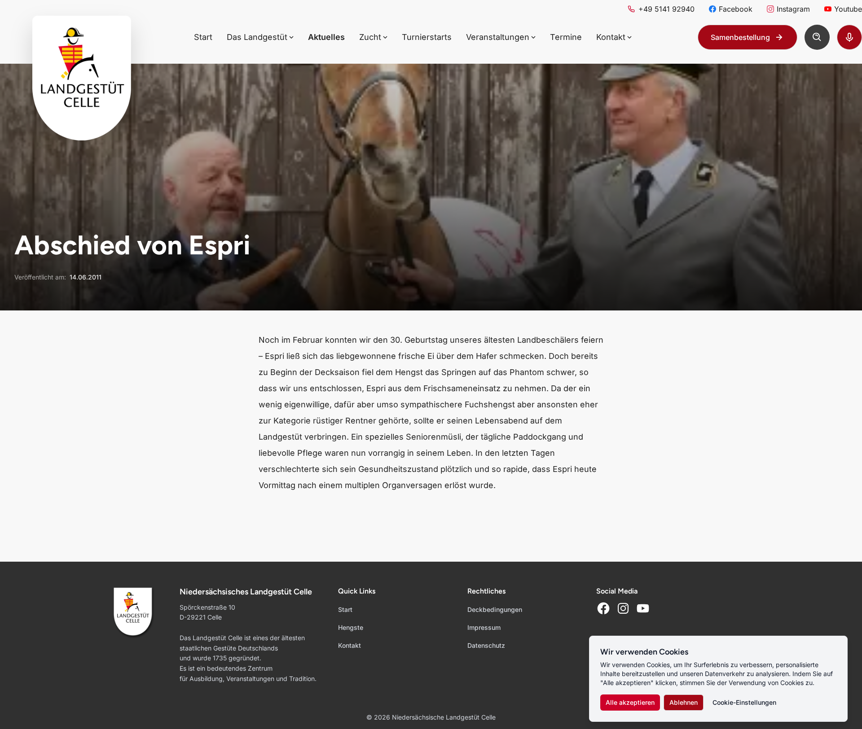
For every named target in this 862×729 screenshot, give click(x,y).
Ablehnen (683, 702)
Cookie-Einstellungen (744, 702)
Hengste (350, 627)
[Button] (817, 37)
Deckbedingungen (494, 609)
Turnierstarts (427, 37)
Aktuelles (326, 37)
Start (203, 37)
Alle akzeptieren (630, 702)
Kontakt (349, 645)
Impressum (484, 627)
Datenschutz (486, 645)
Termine (566, 37)
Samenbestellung (740, 37)
